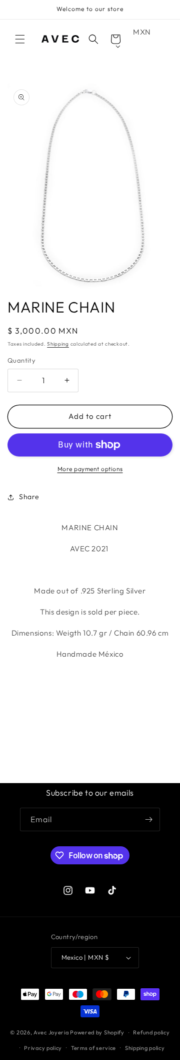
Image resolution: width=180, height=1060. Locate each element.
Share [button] (29, 496)
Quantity (22, 360)
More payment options (90, 469)
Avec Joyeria (51, 1032)
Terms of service (93, 1047)
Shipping (58, 344)
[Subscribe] (149, 819)
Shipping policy (145, 1047)
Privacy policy (43, 1047)
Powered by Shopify (97, 1032)
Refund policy (151, 1032)
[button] (20, 39)
